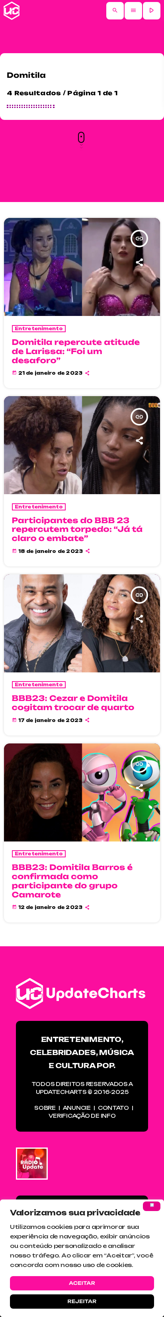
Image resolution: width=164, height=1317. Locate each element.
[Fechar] (151, 1206)
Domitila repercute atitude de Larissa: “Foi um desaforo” (76, 351)
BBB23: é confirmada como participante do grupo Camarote (72, 881)
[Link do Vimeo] (12, 11)
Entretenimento (39, 328)
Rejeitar (81, 1301)
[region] (82, 1258)
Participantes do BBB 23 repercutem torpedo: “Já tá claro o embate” (77, 529)
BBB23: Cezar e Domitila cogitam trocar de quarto (73, 702)
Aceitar (82, 1283)
